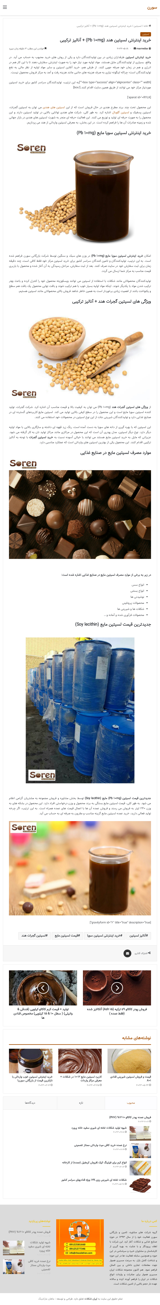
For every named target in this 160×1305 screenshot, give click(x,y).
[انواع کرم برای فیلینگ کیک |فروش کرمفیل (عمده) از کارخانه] (140, 1168)
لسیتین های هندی (54, 107)
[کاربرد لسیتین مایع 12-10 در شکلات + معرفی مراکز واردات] (80, 1061)
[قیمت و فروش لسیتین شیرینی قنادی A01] (129, 1061)
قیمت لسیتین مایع (66, 935)
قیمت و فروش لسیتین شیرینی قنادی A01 (130, 1079)
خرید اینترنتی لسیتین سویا (103, 935)
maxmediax (142, 48)
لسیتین (137, 26)
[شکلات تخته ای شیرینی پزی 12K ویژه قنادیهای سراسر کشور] (140, 1185)
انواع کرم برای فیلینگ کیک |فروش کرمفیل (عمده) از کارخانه (94, 1163)
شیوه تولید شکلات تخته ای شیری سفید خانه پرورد (99, 1128)
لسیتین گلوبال (120, 112)
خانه (146, 26)
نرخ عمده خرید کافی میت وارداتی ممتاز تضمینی (100, 1145)
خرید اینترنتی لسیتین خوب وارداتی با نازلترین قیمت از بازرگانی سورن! (32, 1079)
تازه (81, 1103)
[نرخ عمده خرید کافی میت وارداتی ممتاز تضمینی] (140, 1150)
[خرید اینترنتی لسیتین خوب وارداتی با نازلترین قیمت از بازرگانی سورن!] (30, 1061)
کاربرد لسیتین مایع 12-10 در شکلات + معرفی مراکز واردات (81, 1079)
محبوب (131, 1103)
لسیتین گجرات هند (33, 935)
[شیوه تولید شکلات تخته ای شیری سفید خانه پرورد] (140, 1133)
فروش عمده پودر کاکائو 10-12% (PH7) (130, 1117)
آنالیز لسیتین (138, 935)
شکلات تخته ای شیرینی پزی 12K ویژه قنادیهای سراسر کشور (94, 1180)
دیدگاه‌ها (30, 1103)
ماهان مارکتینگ (46, 1299)
